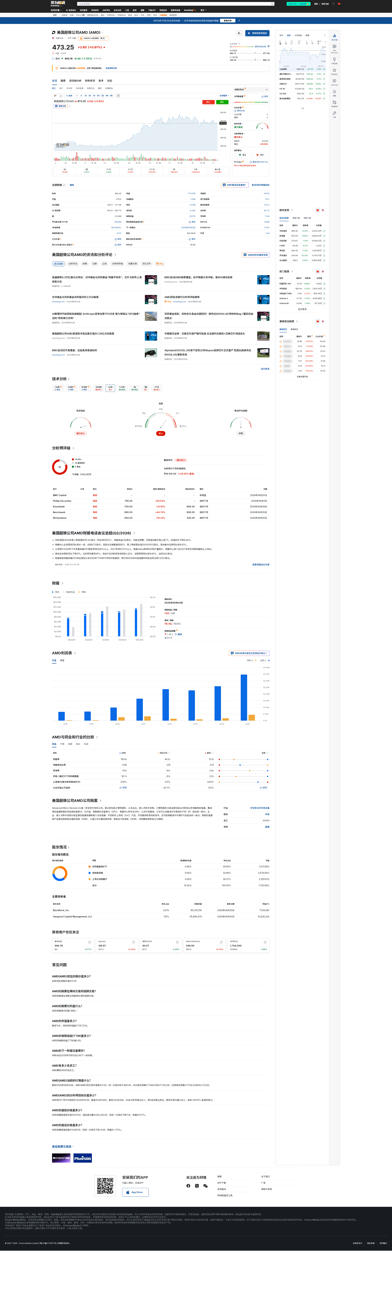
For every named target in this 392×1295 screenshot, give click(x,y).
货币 (281, 35)
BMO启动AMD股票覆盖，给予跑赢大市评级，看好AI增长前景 (198, 277)
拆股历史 (90, 88)
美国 (267, 826)
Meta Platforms (193, 941)
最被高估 (294, 329)
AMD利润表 (62, 653)
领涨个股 (296, 218)
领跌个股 (307, 218)
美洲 (130, 15)
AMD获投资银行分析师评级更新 (182, 297)
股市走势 (284, 210)
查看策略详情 (111, 68)
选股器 (64, 15)
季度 (62, 660)
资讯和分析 (75, 80)
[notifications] (333, 3)
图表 (63, 80)
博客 (219, 1176)
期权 (100, 88)
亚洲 (149, 15)
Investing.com (58, 301)
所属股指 (109, 88)
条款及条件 (357, 1243)
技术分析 (59, 379)
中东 (142, 15)
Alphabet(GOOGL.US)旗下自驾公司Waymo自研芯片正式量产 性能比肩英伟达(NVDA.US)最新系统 (207, 352)
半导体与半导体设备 (260, 808)
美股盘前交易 (92, 15)
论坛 (109, 80)
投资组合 (221, 1189)
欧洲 (136, 15)
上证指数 (283, 69)
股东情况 (59, 847)
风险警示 (383, 1243)
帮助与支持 (266, 1189)
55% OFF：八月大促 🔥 (298, 3)
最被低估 (283, 329)
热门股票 (284, 271)
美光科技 (58, 941)
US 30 (282, 89)
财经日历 (163, 10)
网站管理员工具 (224, 1195)
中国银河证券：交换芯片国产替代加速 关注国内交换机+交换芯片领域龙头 (204, 333)
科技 (267, 814)
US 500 (282, 93)
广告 (263, 1182)
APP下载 (221, 1182)
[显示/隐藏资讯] (118, 95)
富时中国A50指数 (286, 74)
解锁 (125, 787)
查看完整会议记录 (261, 564)
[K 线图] (55, 95)
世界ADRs (111, 15)
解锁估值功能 (260, 46)
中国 (72, 15)
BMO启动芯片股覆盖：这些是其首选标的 (74, 350)
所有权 (69, 88)
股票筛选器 (175, 10)
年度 (54, 660)
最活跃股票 (284, 218)
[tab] (58, 388)
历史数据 (79, 88)
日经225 (283, 84)
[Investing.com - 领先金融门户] (58, 4)
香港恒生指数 (284, 79)
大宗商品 (298, 35)
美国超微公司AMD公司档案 (75, 800)
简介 (61, 88)
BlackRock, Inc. (61, 910)
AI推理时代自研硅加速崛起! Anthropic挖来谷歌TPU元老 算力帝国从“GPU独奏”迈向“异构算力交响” (96, 316)
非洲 (155, 15)
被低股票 (173, 15)
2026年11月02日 (188, 227)
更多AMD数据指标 (261, 185)
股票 (55, 15)
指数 (289, 35)
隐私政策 (371, 1243)
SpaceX (102, 941)
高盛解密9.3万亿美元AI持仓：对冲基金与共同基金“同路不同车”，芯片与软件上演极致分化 (97, 279)
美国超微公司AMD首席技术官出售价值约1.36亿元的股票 (83, 333)
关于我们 (265, 1176)
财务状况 (90, 80)
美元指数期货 (284, 98)
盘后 (102, 15)
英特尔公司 (147, 941)
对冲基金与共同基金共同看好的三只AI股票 (75, 297)
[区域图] (61, 95)
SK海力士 (234, 941)
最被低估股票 (286, 321)
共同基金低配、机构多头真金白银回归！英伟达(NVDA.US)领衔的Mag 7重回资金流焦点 (208, 316)
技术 (101, 80)
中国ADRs (122, 15)
